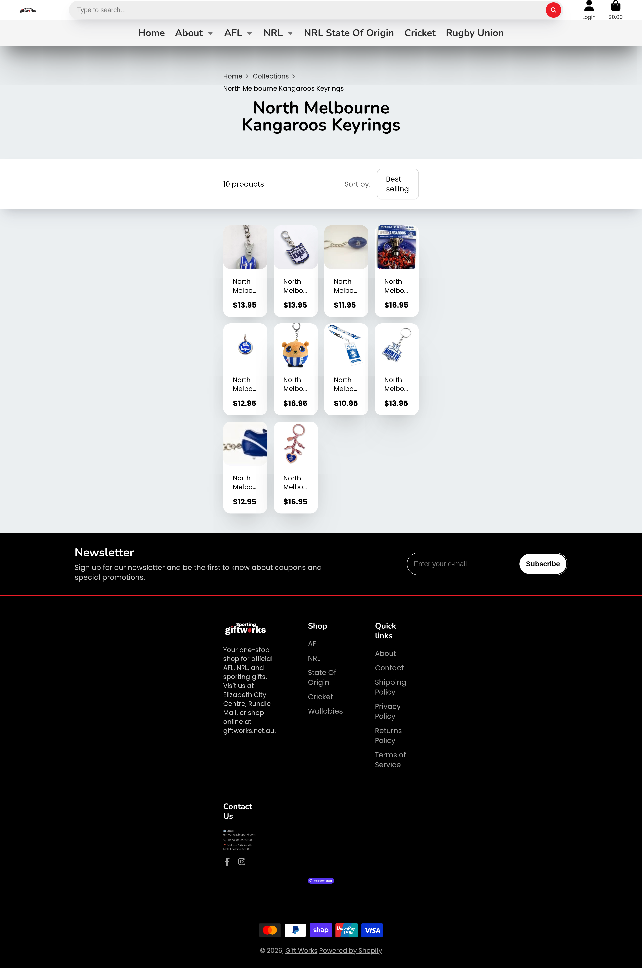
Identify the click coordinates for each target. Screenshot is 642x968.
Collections (271, 76)
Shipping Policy (390, 687)
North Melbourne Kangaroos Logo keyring (397, 369)
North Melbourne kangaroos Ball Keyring (346, 271)
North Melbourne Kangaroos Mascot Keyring (245, 271)
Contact (389, 668)
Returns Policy (388, 736)
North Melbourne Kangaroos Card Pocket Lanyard (346, 369)
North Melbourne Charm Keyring (296, 467)
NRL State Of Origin (349, 32)
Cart (616, 10)
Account (589, 10)
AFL (233, 32)
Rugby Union (475, 32)
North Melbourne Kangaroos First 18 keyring (296, 271)
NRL (273, 32)
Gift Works (301, 950)
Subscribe (543, 564)
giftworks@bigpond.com (239, 835)
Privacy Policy (388, 711)
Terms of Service (390, 760)
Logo (28, 10)
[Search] (553, 10)
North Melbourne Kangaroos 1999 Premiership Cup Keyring (397, 271)
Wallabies (325, 711)
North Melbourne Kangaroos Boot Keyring (245, 467)
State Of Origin (322, 677)
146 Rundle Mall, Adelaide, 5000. (237, 847)
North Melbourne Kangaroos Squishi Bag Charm (296, 369)
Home (151, 32)
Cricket (420, 32)
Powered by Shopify (350, 950)
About (189, 32)
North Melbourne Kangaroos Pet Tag (245, 369)
